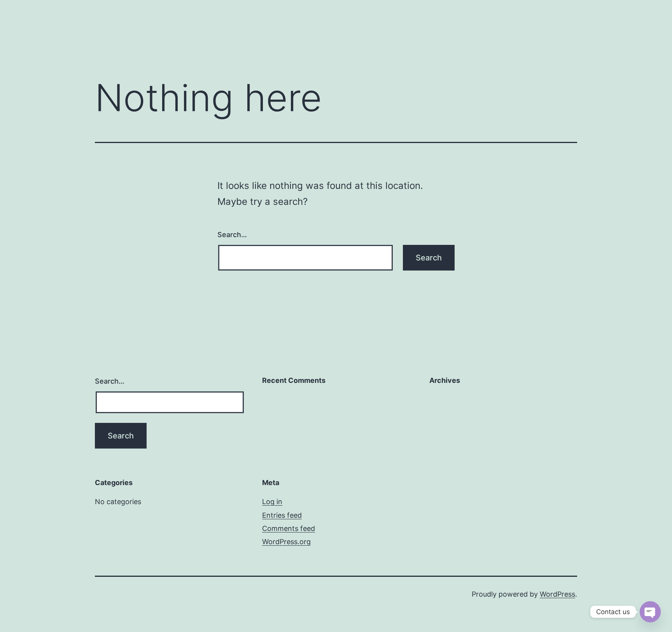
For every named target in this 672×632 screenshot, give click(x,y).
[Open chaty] (650, 611)
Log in (272, 502)
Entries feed (282, 515)
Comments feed (288, 528)
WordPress (557, 594)
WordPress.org (286, 542)
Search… (232, 234)
